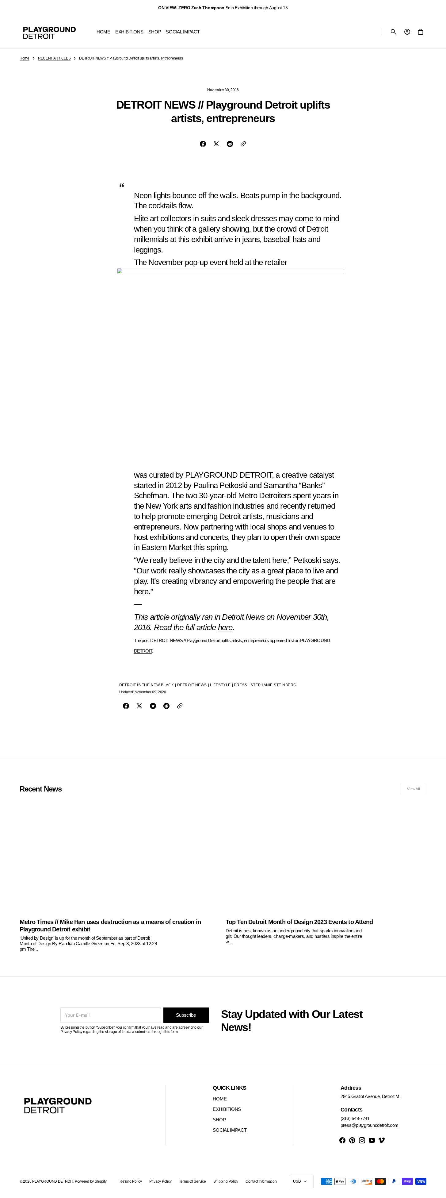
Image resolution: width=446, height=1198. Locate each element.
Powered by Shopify (91, 1181)
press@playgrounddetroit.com (369, 1125)
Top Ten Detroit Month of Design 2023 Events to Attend (299, 922)
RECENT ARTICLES (54, 58)
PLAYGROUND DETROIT (52, 1181)
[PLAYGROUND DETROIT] (49, 31)
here (225, 627)
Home (24, 58)
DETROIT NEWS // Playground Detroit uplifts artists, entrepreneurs (209, 640)
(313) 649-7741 (355, 1118)
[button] (393, 32)
